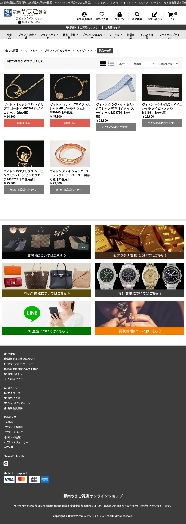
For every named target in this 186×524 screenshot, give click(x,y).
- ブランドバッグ (13, 432)
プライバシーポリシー (20, 363)
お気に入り (13, 398)
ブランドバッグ (48, 36)
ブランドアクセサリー (57, 50)
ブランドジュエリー (92, 36)
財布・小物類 (69, 36)
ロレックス (87, 2)
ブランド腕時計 (26, 36)
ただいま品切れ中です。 (116, 127)
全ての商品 (11, 50)
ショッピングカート (18, 403)
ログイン (12, 387)
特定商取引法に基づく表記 (22, 369)
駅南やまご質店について (83, 27)
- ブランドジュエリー (16, 442)
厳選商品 (131, 36)
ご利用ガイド (112, 27)
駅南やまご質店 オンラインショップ (93, 496)
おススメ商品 (147, 36)
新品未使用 (105, 50)
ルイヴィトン (114, 2)
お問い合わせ (15, 374)
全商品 (9, 36)
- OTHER (9, 447)
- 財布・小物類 (12, 437)
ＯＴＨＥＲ (114, 36)
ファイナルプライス (169, 36)
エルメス (129, 2)
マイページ (13, 393)
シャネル (142, 2)
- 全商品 (8, 422)
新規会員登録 (15, 408)
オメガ (100, 2)
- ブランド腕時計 (13, 427)
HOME (11, 353)
